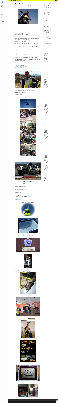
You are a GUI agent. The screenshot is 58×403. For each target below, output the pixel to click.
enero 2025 (45, 60)
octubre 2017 (45, 135)
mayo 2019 (45, 115)
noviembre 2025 (46, 52)
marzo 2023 (45, 80)
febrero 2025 (45, 59)
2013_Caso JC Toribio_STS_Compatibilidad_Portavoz (20, 67)
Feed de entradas (46, 179)
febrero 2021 (45, 105)
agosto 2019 (45, 112)
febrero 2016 (45, 156)
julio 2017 (45, 138)
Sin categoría (45, 175)
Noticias (2, 7)
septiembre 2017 (46, 136)
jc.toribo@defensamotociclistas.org (28, 6)
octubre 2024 (45, 63)
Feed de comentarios (46, 180)
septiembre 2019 (46, 111)
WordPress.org (45, 181)
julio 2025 (45, 54)
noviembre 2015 (46, 159)
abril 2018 (45, 129)
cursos (45, 169)
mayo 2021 (45, 102)
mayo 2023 (45, 78)
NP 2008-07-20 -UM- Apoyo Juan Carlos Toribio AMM (21, 196)
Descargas (2, 17)
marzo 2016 (45, 155)
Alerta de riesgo (46, 34)
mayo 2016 (45, 153)
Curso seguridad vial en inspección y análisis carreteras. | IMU (46, 42)
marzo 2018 (45, 130)
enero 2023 (45, 82)
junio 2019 (45, 114)
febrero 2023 (45, 81)
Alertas (45, 166)
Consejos (45, 168)
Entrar (2, 6)
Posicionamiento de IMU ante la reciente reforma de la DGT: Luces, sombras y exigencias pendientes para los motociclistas (47, 8)
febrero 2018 (45, 131)
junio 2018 (45, 127)
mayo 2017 (45, 140)
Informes (45, 172)
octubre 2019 (45, 110)
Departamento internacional (2, 21)
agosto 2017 (45, 137)
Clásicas (2, 25)
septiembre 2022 (46, 86)
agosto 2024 (45, 64)
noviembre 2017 (46, 134)
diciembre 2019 (46, 108)
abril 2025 (45, 57)
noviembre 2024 (46, 62)
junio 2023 (45, 77)
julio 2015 (45, 163)
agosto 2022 (45, 87)
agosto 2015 (45, 162)
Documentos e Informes (2, 20)
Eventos (2, 15)
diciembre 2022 (46, 83)
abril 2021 (45, 103)
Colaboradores (2, 14)
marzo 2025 (45, 58)
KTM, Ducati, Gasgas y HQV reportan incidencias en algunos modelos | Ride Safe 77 (47, 33)
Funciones (2, 16)
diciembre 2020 (46, 107)
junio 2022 (45, 89)
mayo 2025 (45, 56)
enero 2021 (45, 106)
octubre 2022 (45, 85)
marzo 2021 (45, 104)
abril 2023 (45, 79)
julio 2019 (45, 113)
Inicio (2, 5)
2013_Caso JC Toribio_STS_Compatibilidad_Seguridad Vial (21, 65)
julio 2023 (45, 76)
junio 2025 (45, 55)
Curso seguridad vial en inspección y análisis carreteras (47, 43)
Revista (45, 174)
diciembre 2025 (46, 51)
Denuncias (45, 170)
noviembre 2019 (46, 109)
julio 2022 (45, 88)
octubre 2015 (45, 160)
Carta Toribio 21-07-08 (17, 193)
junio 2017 (45, 139)
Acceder (45, 178)
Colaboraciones (46, 167)
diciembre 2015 (46, 158)
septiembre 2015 (46, 161)
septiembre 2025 (46, 53)
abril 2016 (45, 154)
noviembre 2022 (46, 84)
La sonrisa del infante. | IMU (47, 38)
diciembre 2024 (46, 61)
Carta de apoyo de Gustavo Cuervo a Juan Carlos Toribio (21, 190)
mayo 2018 (45, 128)
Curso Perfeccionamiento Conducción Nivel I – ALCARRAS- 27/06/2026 (47, 17)
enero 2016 (45, 157)
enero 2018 (45, 132)
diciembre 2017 (46, 133)
